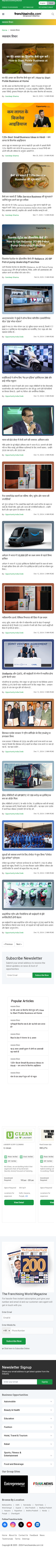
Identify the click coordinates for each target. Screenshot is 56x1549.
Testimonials (7, 1539)
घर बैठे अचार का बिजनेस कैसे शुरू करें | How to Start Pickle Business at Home (27, 1011)
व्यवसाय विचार (15, 1006)
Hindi (51, 3)
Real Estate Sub (27, 1145)
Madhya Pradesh (45, 1508)
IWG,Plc (25, 1148)
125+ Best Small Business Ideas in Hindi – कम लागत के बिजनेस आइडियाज (27, 1064)
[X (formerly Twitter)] (21, 1524)
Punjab (4, 1514)
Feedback (34, 1535)
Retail (7, 1444)
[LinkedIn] (37, 1524)
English (42, 3)
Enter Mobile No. (9, 1325)
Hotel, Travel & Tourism (15, 1435)
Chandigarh (15, 1514)
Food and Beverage (14, 1464)
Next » (19, 944)
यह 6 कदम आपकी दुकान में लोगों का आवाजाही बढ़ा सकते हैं (26, 1050)
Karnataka (27, 1505)
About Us (13, 1535)
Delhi (17, 1505)
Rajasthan (18, 1511)
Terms (17, 1539)
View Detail (37, 1202)
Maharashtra (7, 1505)
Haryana (7, 1511)
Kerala (44, 1511)
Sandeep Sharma (12, 96)
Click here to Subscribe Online (16, 1348)
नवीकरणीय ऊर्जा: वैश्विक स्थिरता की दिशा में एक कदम (24, 617)
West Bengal (7, 1508)
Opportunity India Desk (14, 337)
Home (4, 30)
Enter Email (7, 1312)
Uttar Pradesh (30, 1508)
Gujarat (18, 1508)
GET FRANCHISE (28, 7)
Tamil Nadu (39, 1505)
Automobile (9, 1401)
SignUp (45, 1382)
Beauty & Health (12, 1410)
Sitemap (25, 1539)
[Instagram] (13, 1524)
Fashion (8, 1427)
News (42, 1535)
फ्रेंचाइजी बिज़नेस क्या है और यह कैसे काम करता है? (27, 1025)
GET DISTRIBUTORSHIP (46, 7)
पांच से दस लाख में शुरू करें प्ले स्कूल (23, 1076)
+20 (8, 1196)
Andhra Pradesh (32, 1511)
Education (9, 1418)
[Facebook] (4, 1524)
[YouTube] (29, 1524)
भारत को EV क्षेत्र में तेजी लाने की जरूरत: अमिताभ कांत (25, 439)
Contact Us (23, 1535)
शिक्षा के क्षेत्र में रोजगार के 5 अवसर (23, 1038)
